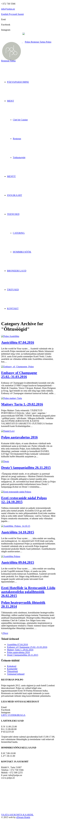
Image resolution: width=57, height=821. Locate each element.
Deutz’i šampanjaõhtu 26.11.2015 (22, 655)
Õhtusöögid (12, 671)
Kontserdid (12, 669)
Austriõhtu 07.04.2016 (17, 644)
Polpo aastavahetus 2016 (18, 652)
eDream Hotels (23, 817)
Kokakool (11, 666)
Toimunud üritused (15, 674)
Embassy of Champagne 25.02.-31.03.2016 (27, 647)
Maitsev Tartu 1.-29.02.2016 (20, 649)
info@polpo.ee (8, 9)
